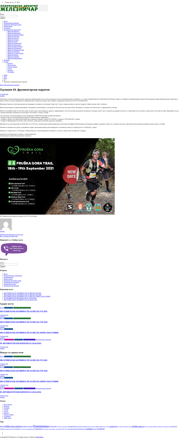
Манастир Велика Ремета (16, 35)
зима (101, 426)
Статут (10, 68)
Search (2, 14)
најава (135, 426)
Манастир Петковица (14, 48)
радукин (24, 429)
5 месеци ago (4, 336)
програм (17, 429)
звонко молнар (91, 426)
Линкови (6, 60)
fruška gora (9, 426)
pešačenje (19, 426)
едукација (85, 426)
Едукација (7, 28)
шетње (94, 429)
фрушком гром (82, 429)
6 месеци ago (4, 347)
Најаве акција (8, 26)
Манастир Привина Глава (16, 50)
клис (118, 426)
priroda (25, 426)
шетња (89, 429)
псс (20, 429)
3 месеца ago (4, 325)
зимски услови (106, 426)
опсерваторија (160, 426)
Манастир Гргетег (13, 38)
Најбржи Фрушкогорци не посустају (11, 234)
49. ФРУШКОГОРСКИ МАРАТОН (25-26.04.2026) (20, 298)
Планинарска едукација (11, 282)
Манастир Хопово (13, 57)
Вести (6, 21)
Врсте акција (12, 65)
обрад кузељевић (149, 426)
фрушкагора (74, 429)
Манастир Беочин (13, 31)
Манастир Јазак (12, 41)
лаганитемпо (125, 426)
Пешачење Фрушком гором (12, 24)
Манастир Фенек (13, 55)
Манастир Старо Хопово (15, 53)
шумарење (101, 429)
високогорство (72, 426)
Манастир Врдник (13, 36)
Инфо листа (7, 418)
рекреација (39, 429)
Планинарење (41, 426)
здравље (97, 426)
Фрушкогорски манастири (12, 30)
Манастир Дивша (13, 40)
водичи (80, 426)
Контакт (10, 63)
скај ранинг (45, 429)
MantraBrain (39, 437)
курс (121, 426)
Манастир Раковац (13, 51)
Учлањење (11, 72)
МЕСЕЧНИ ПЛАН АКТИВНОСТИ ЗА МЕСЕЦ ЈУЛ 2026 (22, 293)
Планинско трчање (10, 284)
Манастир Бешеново (14, 33)
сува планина (58, 429)
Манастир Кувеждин (14, 45)
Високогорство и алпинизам (13, 275)
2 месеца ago (4, 315)
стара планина (51, 429)
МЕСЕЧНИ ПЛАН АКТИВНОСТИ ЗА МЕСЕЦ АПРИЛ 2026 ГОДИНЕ (27, 296)
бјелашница (64, 426)
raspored (30, 426)
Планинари (53, 426)
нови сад (141, 426)
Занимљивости (8, 277)
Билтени (10, 70)
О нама (6, 62)
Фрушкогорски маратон (11, 23)
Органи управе (12, 67)
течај (63, 429)
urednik (2, 96)
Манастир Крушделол (15, 43)
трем (66, 429)
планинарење (167, 426)
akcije (2, 426)
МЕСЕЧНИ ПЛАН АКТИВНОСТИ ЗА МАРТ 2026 (20, 300)
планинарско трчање (9, 429)
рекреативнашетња (30, 429)
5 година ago (4, 94)
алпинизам (59, 426)
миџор (130, 426)
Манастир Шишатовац (15, 58)
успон (68, 429)
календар (113, 426)
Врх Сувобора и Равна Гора (9, 236)
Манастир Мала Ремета (15, 46)
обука (154, 426)
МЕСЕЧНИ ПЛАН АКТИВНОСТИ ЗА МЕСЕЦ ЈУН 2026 (22, 295)
